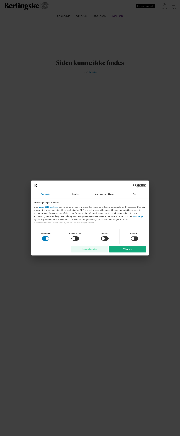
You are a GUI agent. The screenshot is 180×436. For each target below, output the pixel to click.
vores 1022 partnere (49, 207)
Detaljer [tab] (75, 194)
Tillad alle (127, 249)
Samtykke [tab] (45, 194)
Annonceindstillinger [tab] (105, 194)
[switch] (75, 239)
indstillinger (138, 216)
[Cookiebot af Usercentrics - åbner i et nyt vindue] (134, 186)
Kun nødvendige (89, 249)
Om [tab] (134, 194)
